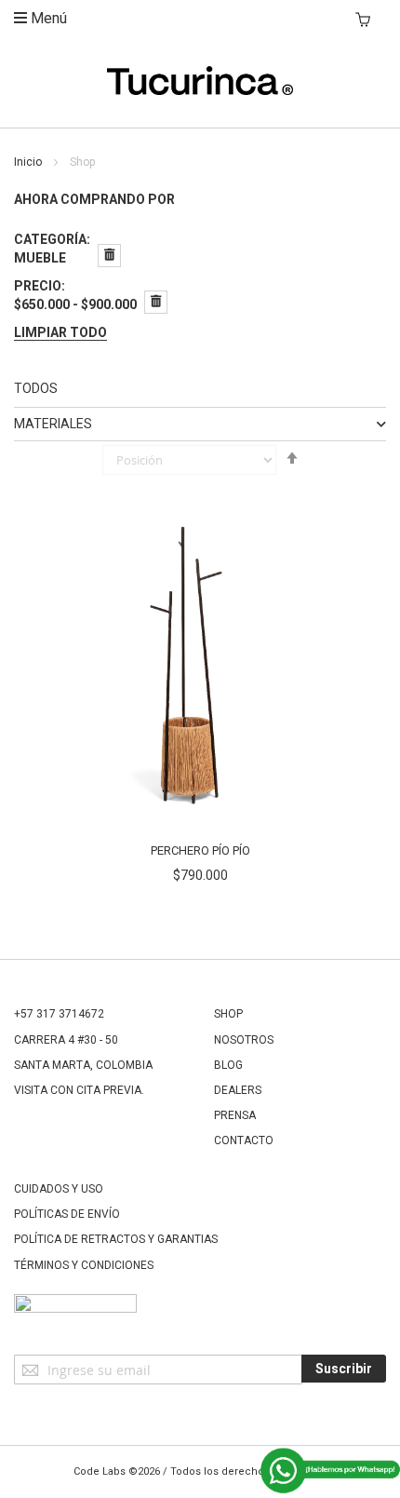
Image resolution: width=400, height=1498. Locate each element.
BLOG (228, 1065)
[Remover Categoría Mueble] (109, 255)
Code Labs (99, 1471)
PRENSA (235, 1115)
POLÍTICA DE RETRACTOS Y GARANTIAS (116, 1239)
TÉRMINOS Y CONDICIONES (83, 1265)
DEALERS (237, 1090)
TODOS (36, 388)
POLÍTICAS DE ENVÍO (67, 1214)
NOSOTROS (243, 1039)
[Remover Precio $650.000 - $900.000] (155, 302)
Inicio (29, 162)
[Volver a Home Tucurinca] (200, 90)
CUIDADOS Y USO (58, 1188)
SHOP (228, 1013)
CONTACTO (243, 1140)
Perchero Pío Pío (200, 850)
